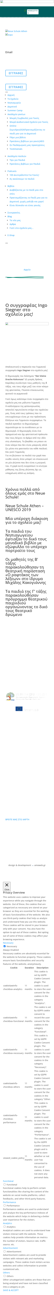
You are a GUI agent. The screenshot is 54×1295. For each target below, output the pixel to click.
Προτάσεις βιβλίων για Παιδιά (25, 163)
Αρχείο (27, 269)
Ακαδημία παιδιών (17, 156)
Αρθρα (13, 224)
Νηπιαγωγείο (14, 102)
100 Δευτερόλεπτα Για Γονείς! (24, 175)
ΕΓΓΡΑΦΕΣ (16, 73)
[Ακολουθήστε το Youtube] (50, 14)
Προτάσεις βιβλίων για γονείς (27, 141)
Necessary (12, 946)
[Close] (6, 243)
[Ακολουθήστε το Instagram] (50, 9)
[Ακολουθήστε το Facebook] (46, 9)
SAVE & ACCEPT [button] (11, 1290)
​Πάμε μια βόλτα (18, 137)
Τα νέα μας (15, 220)
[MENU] (6, 92)
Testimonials (16, 148)
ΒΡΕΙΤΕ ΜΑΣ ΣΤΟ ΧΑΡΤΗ (17, 819)
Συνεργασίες (14, 212)
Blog (10, 216)
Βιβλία (11, 186)
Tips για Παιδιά (17, 160)
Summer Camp (15, 110)
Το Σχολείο (13, 98)
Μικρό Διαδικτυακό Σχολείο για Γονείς (29, 122)
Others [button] (6, 1272)
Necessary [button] (8, 942)
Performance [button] (9, 1202)
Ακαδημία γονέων (16, 114)
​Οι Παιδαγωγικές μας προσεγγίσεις (27, 145)
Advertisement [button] (10, 1248)
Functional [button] (8, 1181)
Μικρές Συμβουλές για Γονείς (24, 118)
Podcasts (12, 171)
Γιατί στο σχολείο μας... (21, 228)
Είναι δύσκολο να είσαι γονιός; (25, 205)
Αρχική (11, 95)
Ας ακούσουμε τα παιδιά (22, 178)
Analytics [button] (7, 1223)
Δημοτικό (12, 106)
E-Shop (11, 235)
